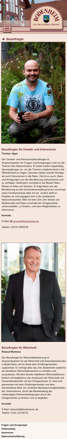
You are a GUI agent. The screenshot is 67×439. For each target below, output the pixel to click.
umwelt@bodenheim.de (26, 221)
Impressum (7, 432)
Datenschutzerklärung (13, 436)
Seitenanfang (8, 429)
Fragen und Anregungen (14, 425)
